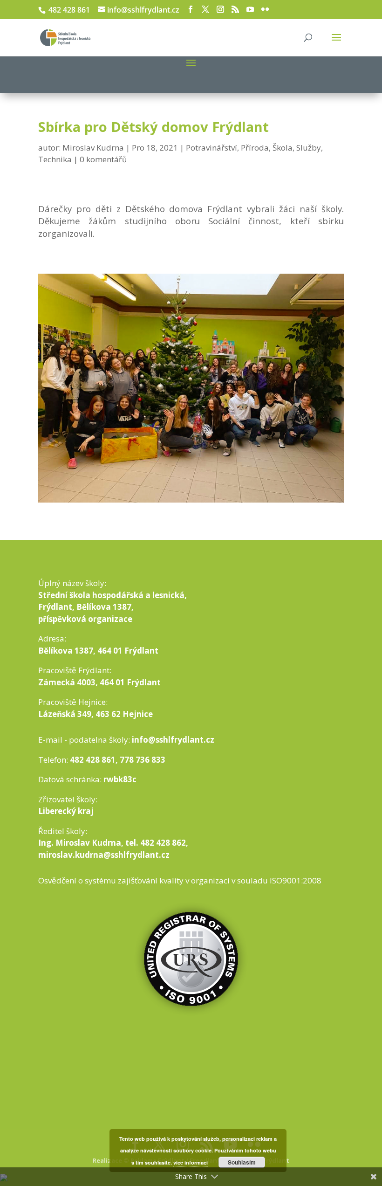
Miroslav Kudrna (93, 147)
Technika (55, 159)
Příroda (255, 147)
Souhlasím (242, 1162)
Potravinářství (211, 147)
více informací (190, 1162)
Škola (283, 147)
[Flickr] (265, 10)
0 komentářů (103, 159)
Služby (308, 147)
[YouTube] (250, 10)
